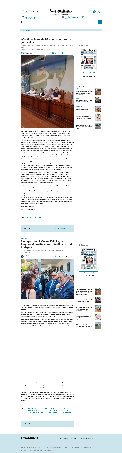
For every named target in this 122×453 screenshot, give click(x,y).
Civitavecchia (52, 413)
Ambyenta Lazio (33, 410)
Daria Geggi (27, 255)
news (29, 217)
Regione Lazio (65, 408)
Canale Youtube (33, 11)
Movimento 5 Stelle (48, 408)
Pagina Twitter (26, 11)
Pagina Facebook (23, 11)
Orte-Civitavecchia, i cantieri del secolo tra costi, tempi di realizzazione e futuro (84, 109)
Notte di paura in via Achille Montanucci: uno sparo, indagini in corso (84, 126)
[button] (98, 11)
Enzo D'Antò (32, 408)
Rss (37, 11)
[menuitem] (26, 22)
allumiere (38, 217)
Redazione (23, 52)
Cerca (94, 11)
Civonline (22, 30)
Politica (28, 30)
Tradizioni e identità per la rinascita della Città (31, 18)
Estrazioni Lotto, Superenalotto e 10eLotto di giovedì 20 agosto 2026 (84, 118)
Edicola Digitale (90, 17)
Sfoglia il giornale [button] (88, 73)
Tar (66, 410)
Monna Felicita (52, 410)
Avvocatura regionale (35, 413)
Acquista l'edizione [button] (88, 76)
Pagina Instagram (30, 11)
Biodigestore (66, 413)
